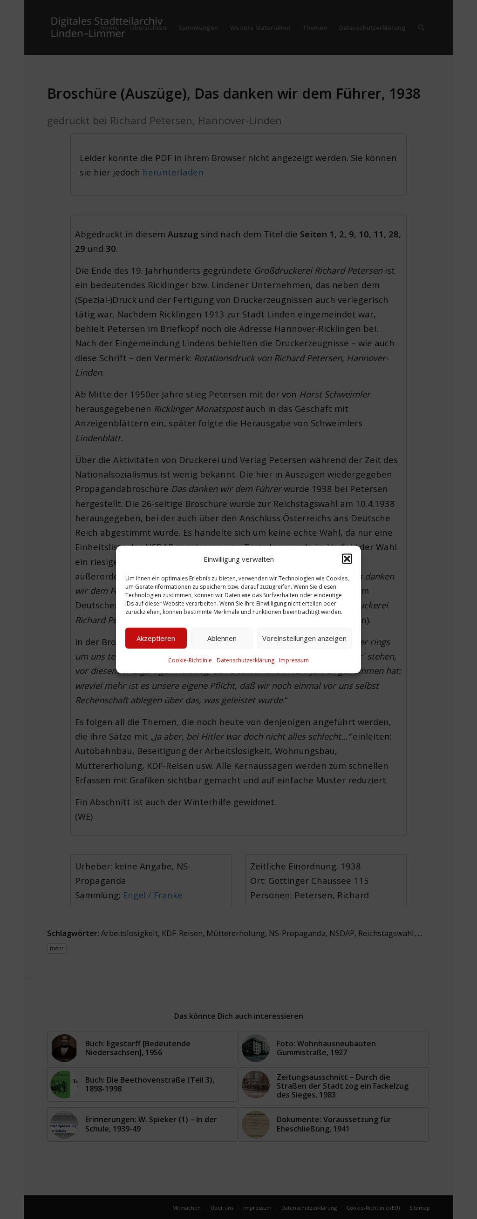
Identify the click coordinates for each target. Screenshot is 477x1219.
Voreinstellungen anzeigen (304, 638)
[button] (347, 558)
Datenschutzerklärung (245, 660)
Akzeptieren (155, 638)
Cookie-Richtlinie (190, 660)
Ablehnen (222, 638)
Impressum (294, 660)
